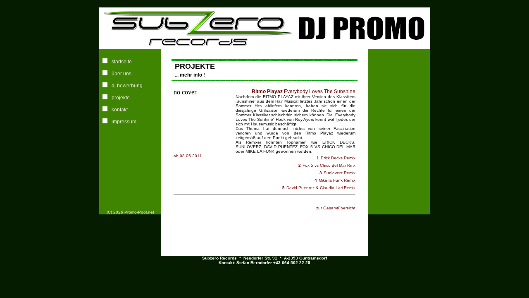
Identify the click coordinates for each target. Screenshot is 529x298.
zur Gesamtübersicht (335, 208)
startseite (122, 62)
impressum (124, 122)
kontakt (120, 110)
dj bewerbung (127, 86)
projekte (121, 98)
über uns (121, 74)
